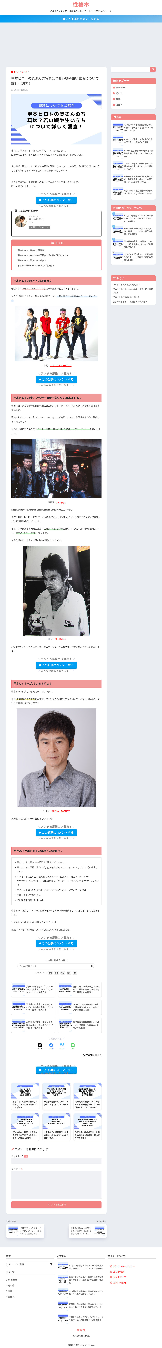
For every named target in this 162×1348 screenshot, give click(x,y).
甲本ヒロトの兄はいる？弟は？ (32, 260)
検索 (92, 966)
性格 (50, 973)
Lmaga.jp (60, 502)
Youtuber (120, 87)
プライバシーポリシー (124, 1266)
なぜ (62, 973)
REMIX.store (60, 639)
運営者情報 (118, 1272)
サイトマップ (119, 1277)
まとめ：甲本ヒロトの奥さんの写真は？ (36, 265)
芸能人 (98, 1055)
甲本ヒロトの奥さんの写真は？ (32, 250)
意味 (68, 973)
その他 (119, 93)
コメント (17, 1169)
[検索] (109, 11)
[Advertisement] (81, 44)
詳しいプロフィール (40, 227)
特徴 (56, 973)
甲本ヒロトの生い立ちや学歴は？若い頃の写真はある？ (43, 255)
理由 (75, 973)
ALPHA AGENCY (61, 811)
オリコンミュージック (61, 365)
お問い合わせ (119, 1282)
